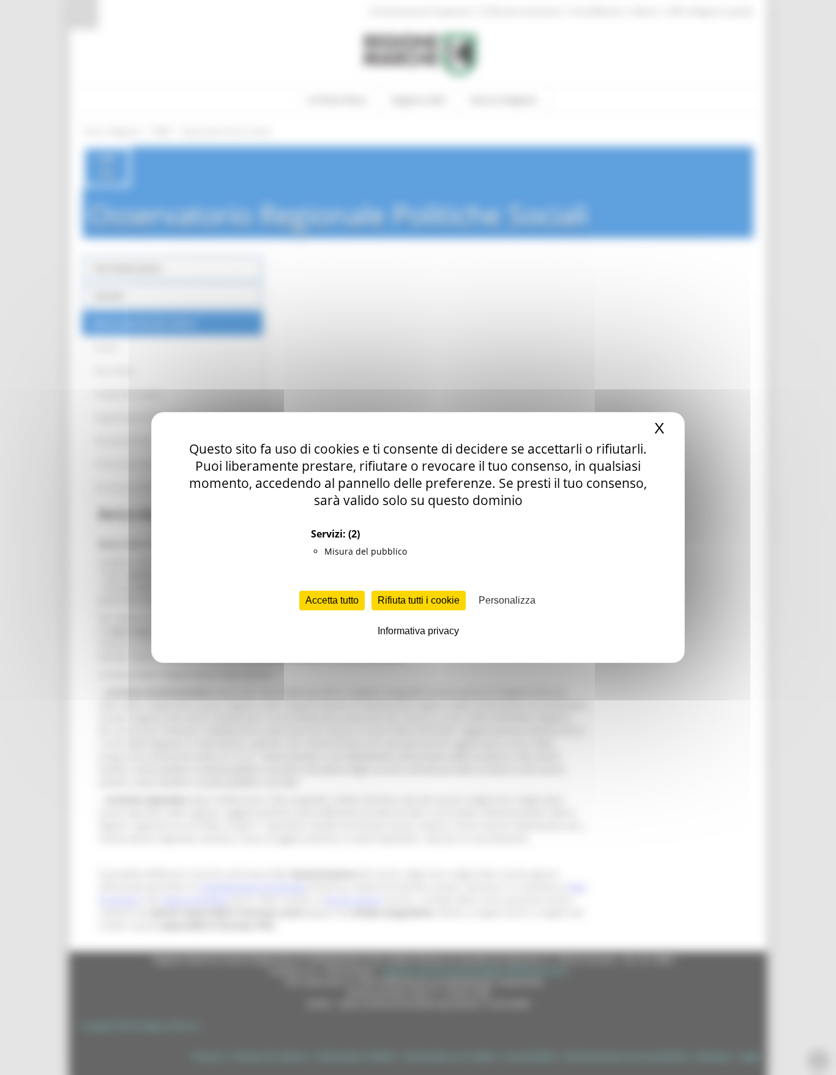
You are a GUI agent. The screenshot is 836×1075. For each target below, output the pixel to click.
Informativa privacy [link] (418, 631)
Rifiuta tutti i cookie (419, 600)
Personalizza (507, 600)
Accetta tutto (332, 600)
